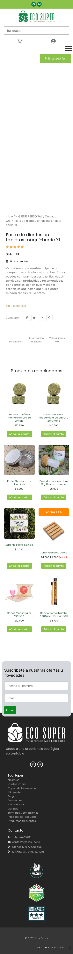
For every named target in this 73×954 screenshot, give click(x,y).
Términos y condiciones (23, 812)
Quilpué (13, 808)
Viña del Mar (16, 804)
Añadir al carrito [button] (19, 434)
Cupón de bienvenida (22, 788)
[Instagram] (39, 4)
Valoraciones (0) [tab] (57, 339)
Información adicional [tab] (36, 339)
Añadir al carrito (19, 566)
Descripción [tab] (16, 341)
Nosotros (13, 779)
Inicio (9, 216)
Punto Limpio (17, 784)
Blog (11, 796)
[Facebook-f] (33, 764)
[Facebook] (33, 4)
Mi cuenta (14, 792)
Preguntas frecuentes (22, 820)
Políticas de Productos (22, 816)
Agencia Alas (56, 947)
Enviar (10, 710)
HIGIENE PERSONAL (28, 216)
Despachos (15, 800)
